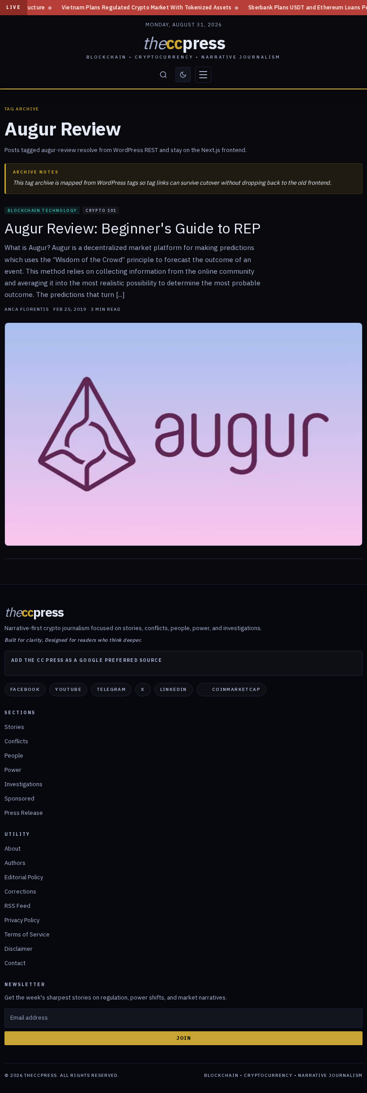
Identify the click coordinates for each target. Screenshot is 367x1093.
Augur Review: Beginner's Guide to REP (132, 228)
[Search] (163, 74)
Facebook (25, 689)
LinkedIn (173, 689)
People (13, 755)
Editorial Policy (23, 877)
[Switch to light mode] (183, 74)
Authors (15, 863)
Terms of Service (27, 934)
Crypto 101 (100, 210)
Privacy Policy (21, 920)
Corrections (20, 891)
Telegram (111, 689)
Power (12, 770)
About (12, 848)
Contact (15, 963)
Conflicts (16, 741)
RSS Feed (17, 906)
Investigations (23, 784)
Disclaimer (18, 949)
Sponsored (19, 798)
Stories (14, 727)
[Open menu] (203, 75)
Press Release (23, 813)
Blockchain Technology (42, 210)
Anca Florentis (26, 309)
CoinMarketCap (236, 689)
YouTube (68, 689)
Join (183, 1038)
